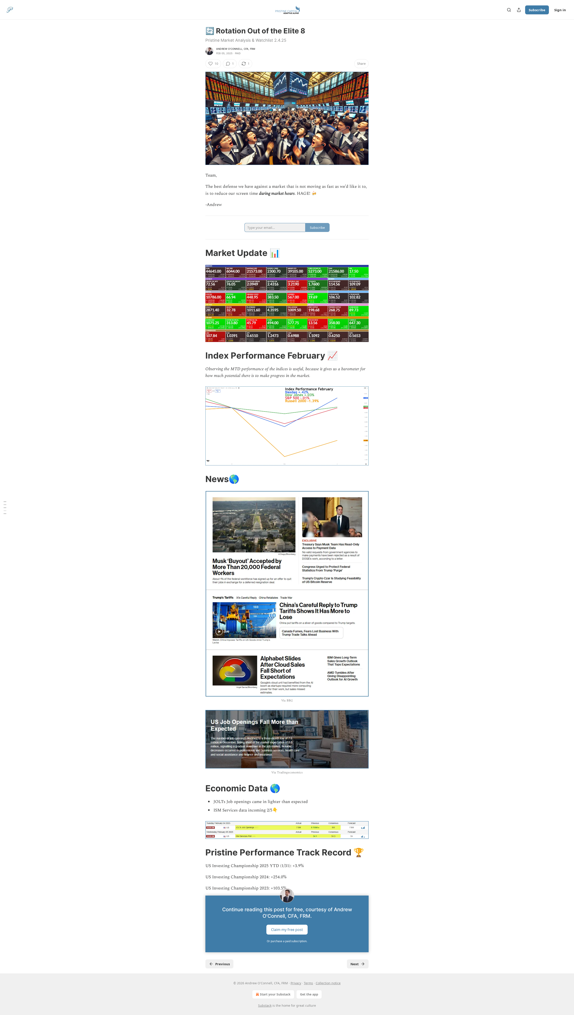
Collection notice (328, 983)
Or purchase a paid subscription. (287, 941)
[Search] (508, 9)
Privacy (296, 983)
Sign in (560, 10)
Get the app (309, 994)
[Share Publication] (518, 9)
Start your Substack (275, 994)
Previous (222, 964)
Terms (308, 983)
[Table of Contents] (5, 507)
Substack (265, 1005)
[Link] (199, 252)
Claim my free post (287, 929)
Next (354, 964)
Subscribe (537, 10)
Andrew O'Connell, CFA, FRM (235, 48)
